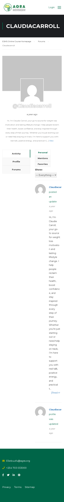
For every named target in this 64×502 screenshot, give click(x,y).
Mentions (43, 158)
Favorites (43, 164)
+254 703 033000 (16, 467)
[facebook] (3, 475)
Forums (41, 41)
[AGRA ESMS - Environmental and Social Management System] (14, 7)
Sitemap (30, 487)
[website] (19, 475)
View (51, 140)
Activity (16, 153)
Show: (39, 169)
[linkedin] (14, 475)
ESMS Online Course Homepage (16, 41)
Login (51, 7)
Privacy (6, 487)
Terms (17, 487)
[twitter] (8, 475)
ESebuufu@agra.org (18, 460)
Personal (43, 152)
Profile (16, 161)
